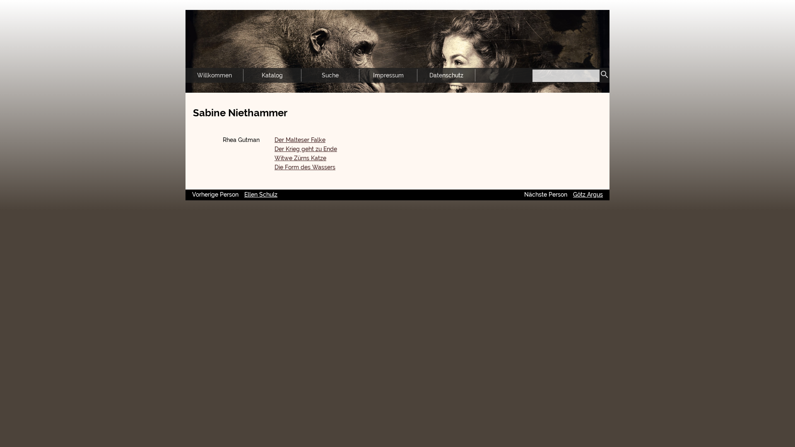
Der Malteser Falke (300, 140)
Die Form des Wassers (305, 167)
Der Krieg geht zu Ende (306, 149)
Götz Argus (588, 194)
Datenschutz (446, 75)
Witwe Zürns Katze (300, 158)
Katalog (272, 75)
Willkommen (214, 75)
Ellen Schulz (260, 194)
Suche (330, 75)
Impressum (388, 75)
